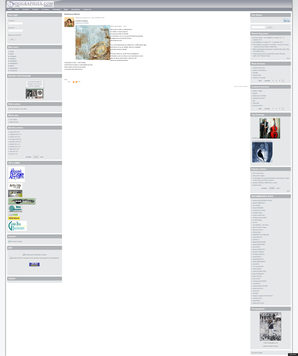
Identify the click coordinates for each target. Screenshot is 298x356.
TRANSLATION (258, 105)
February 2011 (14, 146)
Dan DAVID (256, 247)
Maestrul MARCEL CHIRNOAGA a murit (265, 183)
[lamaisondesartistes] (16, 174)
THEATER (256, 103)
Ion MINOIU (256, 283)
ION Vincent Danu (258, 173)
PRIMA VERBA (257, 91)
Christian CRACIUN (258, 254)
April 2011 (13, 151)
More (288, 58)
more (288, 191)
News (17, 9)
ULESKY (255, 293)
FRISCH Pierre (257, 185)
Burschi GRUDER (258, 208)
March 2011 (13, 149)
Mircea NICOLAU (258, 288)
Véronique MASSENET (259, 281)
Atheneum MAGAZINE (259, 217)
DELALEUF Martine (259, 176)
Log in (236, 86)
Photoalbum (57, 9)
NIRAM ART (257, 232)
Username (11, 20)
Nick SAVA (256, 291)
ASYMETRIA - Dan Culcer (261, 225)
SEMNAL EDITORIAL (259, 70)
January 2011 (13, 144)
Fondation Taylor (257, 213)
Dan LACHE (256, 278)
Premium (35, 9)
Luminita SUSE (257, 298)
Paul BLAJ (256, 239)
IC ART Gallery (257, 220)
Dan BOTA (256, 264)
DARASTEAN (257, 269)
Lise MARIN (256, 205)
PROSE (255, 93)
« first (260, 81)
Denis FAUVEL (257, 276)
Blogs (66, 9)
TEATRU (255, 73)
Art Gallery (45, 9)
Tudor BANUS (257, 256)
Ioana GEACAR (257, 237)
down (76, 81)
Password (11, 28)
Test (254, 101)
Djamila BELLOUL (258, 259)
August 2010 (13, 132)
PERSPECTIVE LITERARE (261, 235)
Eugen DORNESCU (258, 274)
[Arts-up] (15, 186)
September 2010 (14, 134)
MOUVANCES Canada (259, 227)
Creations (25, 9)
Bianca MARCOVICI (259, 249)
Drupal (260, 353)
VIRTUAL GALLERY (259, 78)
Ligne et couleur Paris (259, 215)
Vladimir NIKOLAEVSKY (260, 286)
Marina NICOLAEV (258, 303)
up (73, 81)
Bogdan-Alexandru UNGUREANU (263, 296)
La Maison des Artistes (259, 210)
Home (10, 9)
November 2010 (14, 139)
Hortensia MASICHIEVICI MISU (262, 200)
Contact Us (87, 9)
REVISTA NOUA (258, 230)
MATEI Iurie (255, 138)
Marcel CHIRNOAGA (259, 203)
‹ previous (28, 157)
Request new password (14, 35)
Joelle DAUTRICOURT (259, 271)
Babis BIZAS (256, 300)
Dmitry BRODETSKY (259, 261)
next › (42, 157)
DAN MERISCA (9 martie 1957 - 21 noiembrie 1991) (268, 42)
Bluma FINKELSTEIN (259, 242)
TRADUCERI (257, 75)
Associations (75, 9)
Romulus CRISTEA (258, 252)
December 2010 (14, 141)
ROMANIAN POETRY (82, 23)
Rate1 (66, 79)
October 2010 (13, 137)
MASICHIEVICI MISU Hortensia (262, 141)
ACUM (255, 222)
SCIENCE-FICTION (259, 68)
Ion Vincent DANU (258, 266)
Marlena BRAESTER (259, 244)
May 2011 (12, 154)
